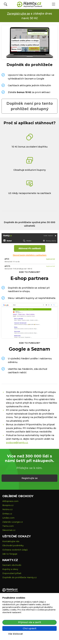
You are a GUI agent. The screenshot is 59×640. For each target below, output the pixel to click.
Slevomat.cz (8, 530)
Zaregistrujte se (18, 13)
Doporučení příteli (11, 573)
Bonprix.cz (8, 505)
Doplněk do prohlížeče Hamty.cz (19, 577)
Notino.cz (7, 509)
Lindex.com (8, 517)
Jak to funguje (9, 554)
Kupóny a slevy (10, 569)
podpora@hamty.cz (17, 442)
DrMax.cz (7, 513)
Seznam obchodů (11, 565)
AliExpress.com (10, 501)
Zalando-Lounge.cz (12, 522)
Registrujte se (30, 478)
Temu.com (8, 526)
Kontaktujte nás (10, 541)
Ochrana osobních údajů (15, 549)
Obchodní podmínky (13, 545)
